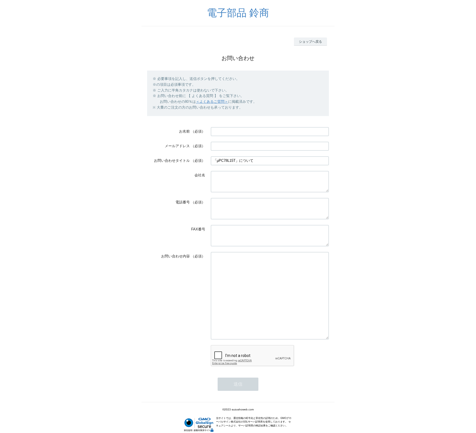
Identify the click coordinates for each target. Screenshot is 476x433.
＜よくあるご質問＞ (212, 101)
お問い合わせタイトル (172, 160)
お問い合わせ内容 (175, 256)
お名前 (184, 131)
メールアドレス (177, 146)
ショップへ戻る (310, 42)
